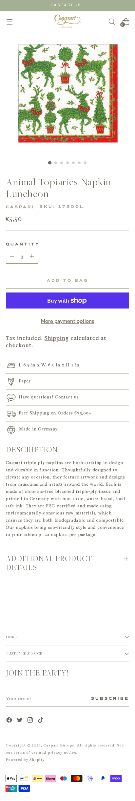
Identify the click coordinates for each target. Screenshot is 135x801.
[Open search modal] (111, 21)
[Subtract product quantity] (32, 256)
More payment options (67, 321)
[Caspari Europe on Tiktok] (41, 721)
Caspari (20, 207)
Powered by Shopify (25, 759)
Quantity (23, 244)
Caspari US (65, 5)
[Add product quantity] (12, 256)
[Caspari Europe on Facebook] (10, 721)
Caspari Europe (59, 745)
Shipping (57, 338)
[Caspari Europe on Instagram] (31, 721)
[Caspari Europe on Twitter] (20, 721)
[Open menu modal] (9, 21)
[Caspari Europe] (67, 21)
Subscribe (110, 699)
